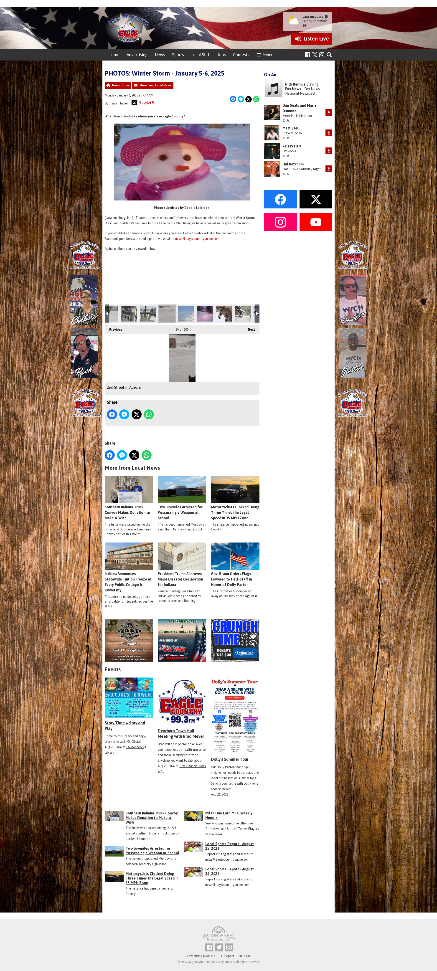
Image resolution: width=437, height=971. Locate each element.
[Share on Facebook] (233, 99)
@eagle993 (146, 102)
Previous (113, 329)
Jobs (222, 54)
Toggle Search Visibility (329, 55)
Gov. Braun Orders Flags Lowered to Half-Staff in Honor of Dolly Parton (231, 579)
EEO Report (226, 956)
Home (113, 54)
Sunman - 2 (186, 314)
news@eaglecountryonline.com (197, 239)
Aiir (232, 961)
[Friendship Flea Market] (129, 640)
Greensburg (148, 314)
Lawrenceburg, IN (315, 16)
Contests (241, 54)
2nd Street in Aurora (167, 314)
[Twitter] (219, 947)
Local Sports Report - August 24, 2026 (229, 871)
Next (249, 329)
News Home (120, 85)
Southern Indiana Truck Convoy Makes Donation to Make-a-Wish (127, 512)
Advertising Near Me (200, 956)
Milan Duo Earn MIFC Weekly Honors (228, 815)
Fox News (293, 89)
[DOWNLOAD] (328, 112)
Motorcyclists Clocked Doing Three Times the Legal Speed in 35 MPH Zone (235, 512)
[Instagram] (321, 54)
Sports (178, 54)
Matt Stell (291, 128)
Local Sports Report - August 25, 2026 (229, 846)
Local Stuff (200, 54)
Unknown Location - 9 (205, 314)
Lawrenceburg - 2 (129, 314)
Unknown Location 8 (110, 314)
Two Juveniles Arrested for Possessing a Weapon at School (180, 512)
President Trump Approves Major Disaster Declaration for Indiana (180, 579)
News (160, 54)
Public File (243, 956)
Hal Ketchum (293, 164)
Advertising (137, 54)
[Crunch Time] (235, 640)
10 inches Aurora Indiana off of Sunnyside (224, 314)
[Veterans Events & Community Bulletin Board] (182, 640)
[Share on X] (248, 99)
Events (113, 669)
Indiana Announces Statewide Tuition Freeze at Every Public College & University (128, 582)
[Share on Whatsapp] (256, 99)
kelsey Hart (292, 146)
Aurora (243, 314)
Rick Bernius (295, 84)
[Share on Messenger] (241, 99)
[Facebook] (307, 54)
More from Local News (155, 85)
